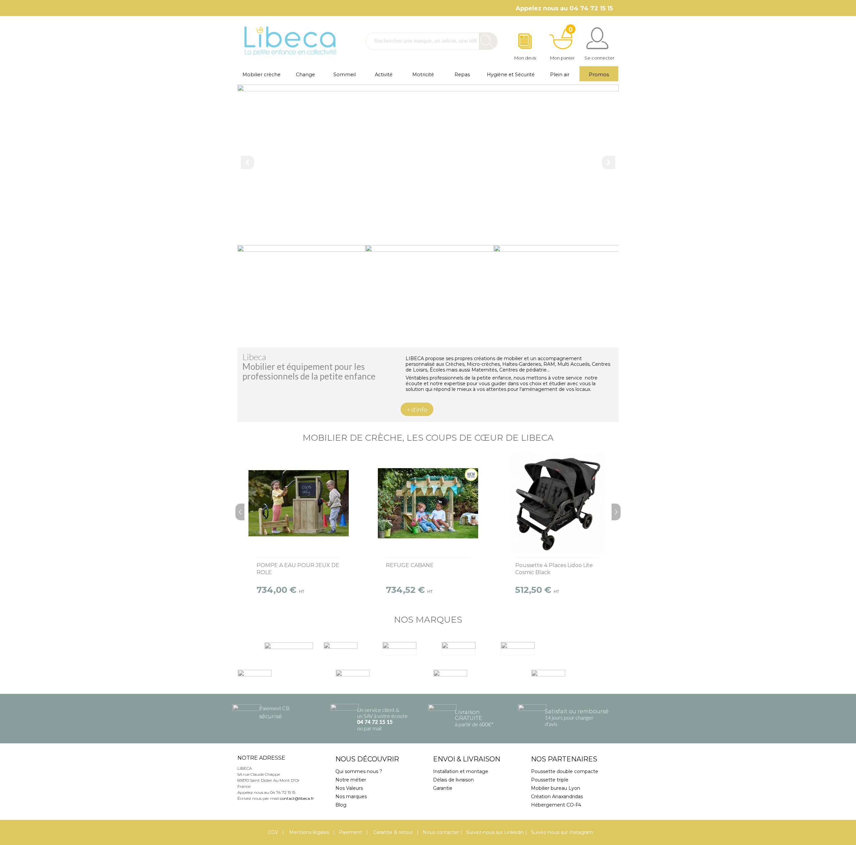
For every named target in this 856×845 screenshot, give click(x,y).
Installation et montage (460, 771)
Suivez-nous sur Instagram (562, 832)
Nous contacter (441, 832)
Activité (384, 75)
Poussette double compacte (564, 771)
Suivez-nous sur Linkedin (495, 832)
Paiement (350, 832)
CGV (273, 832)
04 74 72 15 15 (375, 722)
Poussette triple (549, 780)
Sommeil (344, 75)
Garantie (442, 788)
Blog (340, 805)
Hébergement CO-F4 (556, 805)
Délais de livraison (453, 780)
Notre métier (350, 780)
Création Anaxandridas (557, 797)
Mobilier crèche (261, 75)
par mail (373, 728)
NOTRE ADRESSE (261, 758)
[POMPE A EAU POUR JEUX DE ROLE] (298, 503)
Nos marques (351, 797)
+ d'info (417, 409)
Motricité (423, 75)
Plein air (559, 75)
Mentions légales (308, 832)
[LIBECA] (289, 41)
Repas (462, 75)
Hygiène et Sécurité (511, 75)
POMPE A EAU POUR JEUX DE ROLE (297, 568)
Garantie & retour (392, 832)
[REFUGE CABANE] (428, 503)
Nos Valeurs (349, 788)
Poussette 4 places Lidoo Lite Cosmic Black (554, 568)
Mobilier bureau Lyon (555, 788)
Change (305, 75)
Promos (599, 75)
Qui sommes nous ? (358, 771)
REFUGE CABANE (410, 565)
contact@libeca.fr (297, 798)
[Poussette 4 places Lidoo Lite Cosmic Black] (557, 503)
